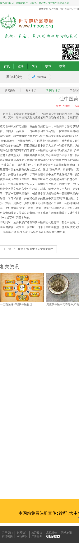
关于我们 (7, 532)
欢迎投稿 (36, 532)
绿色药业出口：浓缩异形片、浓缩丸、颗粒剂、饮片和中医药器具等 (34, 3)
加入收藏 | (54, 8)
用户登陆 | (65, 8)
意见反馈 (51, 532)
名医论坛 (30, 90)
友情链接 (7, 536)
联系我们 (22, 532)
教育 (62, 66)
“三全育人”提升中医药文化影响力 (34, 249)
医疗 (34, 66)
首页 (7, 66)
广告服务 (36, 536)
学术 (48, 66)
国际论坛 (54, 90)
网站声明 (22, 536)
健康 (21, 66)
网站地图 (66, 532)
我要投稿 (41, 77)
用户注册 (74, 8)
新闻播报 (10, 90)
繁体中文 (43, 8)
